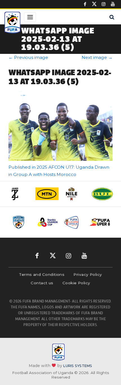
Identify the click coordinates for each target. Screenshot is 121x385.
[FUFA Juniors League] (74, 222)
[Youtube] (112, 4)
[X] (94, 4)
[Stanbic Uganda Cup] (48, 222)
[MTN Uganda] (47, 193)
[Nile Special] (74, 194)
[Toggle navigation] (30, 17)
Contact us (42, 283)
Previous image (28, 57)
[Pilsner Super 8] (100, 222)
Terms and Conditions (41, 274)
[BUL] (102, 194)
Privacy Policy (87, 274)
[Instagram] (103, 4)
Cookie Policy (76, 283)
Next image (97, 57)
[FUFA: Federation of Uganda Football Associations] (12, 23)
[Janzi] (19, 194)
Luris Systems (77, 366)
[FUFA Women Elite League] (21, 222)
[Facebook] (85, 4)
